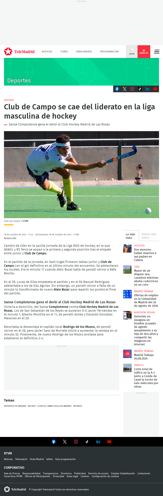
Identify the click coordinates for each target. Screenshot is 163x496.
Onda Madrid (84, 51)
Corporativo (14, 467)
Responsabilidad (31, 473)
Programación (109, 51)
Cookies (85, 476)
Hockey (9, 100)
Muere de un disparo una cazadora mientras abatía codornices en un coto (127, 269)
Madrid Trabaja (143, 291)
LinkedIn (147, 89)
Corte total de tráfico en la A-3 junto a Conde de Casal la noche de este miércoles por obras (127, 368)
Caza (137, 266)
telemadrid (15, 489)
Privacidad (58, 476)
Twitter (124, 89)
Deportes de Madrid (15, 406)
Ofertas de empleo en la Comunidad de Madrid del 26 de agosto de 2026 (127, 294)
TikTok (140, 89)
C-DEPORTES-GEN (81, 72)
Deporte (77, 406)
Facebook (117, 89)
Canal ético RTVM (13, 476)
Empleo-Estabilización (123, 473)
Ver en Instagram (76, 442)
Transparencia (50, 473)
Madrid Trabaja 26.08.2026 (127, 354)
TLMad (64, 51)
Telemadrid (21, 459)
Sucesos (139, 245)
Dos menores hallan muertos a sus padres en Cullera (127, 248)
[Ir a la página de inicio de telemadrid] (19, 52)
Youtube (155, 89)
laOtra (49, 459)
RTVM (8, 453)
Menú (156, 51)
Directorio (66, 473)
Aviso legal (72, 476)
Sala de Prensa (12, 473)
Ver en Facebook (53, 442)
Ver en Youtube (109, 442)
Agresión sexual (144, 312)
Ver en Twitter (65, 442)
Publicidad (80, 473)
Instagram (132, 89)
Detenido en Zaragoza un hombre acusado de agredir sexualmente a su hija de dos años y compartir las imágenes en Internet (127, 315)
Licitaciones (144, 473)
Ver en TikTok (87, 442)
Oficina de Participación (37, 476)
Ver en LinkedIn (98, 442)
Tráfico (139, 365)
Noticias (47, 51)
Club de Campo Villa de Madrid (54, 406)
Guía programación (65, 459)
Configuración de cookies (105, 476)
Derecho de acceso (98, 473)
